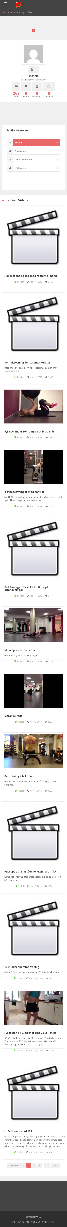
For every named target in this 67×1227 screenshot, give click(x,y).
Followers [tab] (36, 168)
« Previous (13, 1165)
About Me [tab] (20, 150)
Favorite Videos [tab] (36, 159)
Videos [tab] (36, 142)
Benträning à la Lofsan (19, 776)
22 (47, 1165)
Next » (56, 1165)
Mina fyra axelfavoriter (19, 650)
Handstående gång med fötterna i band (30, 276)
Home (9, 12)
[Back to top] (56, 1220)
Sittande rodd (13, 716)
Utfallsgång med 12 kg (19, 1131)
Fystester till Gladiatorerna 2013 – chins (30, 1033)
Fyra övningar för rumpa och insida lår (29, 431)
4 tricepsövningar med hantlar (24, 492)
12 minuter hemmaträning (21, 967)
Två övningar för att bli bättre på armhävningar (26, 588)
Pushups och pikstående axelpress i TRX (30, 871)
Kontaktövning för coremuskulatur (27, 362)
